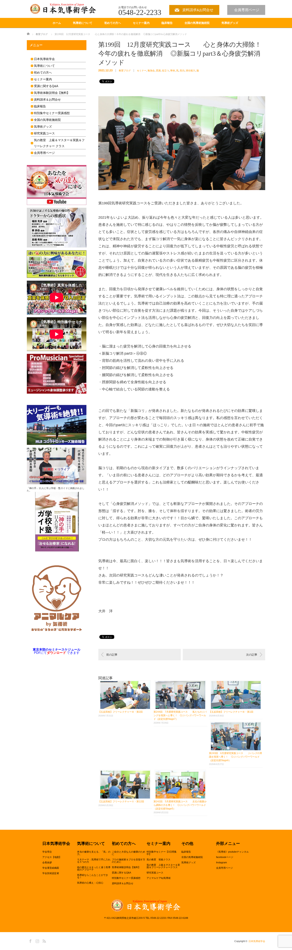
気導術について (82, 22)
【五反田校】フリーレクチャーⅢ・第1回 (231, 711)
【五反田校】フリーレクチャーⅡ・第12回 (121, 801)
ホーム (57, 22)
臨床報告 (167, 22)
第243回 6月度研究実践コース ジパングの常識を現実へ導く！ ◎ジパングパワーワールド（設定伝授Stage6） (235, 757)
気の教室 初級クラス (158, 859)
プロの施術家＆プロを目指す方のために (128, 860)
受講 (158, 70)
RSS (44, 940)
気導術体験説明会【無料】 (52, 92)
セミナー (141, 70)
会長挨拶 (47, 862)
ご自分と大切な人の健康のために (128, 853)
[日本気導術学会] (64, 8)
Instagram (221, 862)
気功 (182, 70)
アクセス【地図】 (51, 857)
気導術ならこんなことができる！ (92, 876)
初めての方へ (112, 22)
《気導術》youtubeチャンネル (232, 852)
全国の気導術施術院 (197, 22)
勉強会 (151, 70)
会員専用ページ (246, 10)
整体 (172, 70)
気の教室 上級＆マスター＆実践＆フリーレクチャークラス (163, 866)
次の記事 (251, 654)
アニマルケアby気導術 (159, 878)
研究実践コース (44, 133)
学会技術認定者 (50, 873)
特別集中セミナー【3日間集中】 (162, 853)
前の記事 (111, 654)
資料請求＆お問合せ (47, 99)
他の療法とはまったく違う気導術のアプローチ (93, 868)
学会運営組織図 (50, 868)
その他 (187, 844)
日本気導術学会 (44, 59)
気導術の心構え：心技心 (90, 883)
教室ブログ (42, 34)
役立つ (165, 70)
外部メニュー (228, 844)
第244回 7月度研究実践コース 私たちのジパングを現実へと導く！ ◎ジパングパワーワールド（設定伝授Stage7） (180, 715)
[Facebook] (30, 940)
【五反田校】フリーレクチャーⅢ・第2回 (120, 711)
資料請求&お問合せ (197, 10)
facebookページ (224, 857)
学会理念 (47, 852)
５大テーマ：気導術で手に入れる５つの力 (93, 860)
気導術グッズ (229, 22)
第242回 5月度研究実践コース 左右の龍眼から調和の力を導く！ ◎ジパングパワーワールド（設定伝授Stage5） (180, 805)
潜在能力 (190, 70)
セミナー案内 (141, 22)
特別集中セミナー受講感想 (52, 113)
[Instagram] (37, 940)
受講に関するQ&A (46, 86)
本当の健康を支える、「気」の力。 (93, 853)
